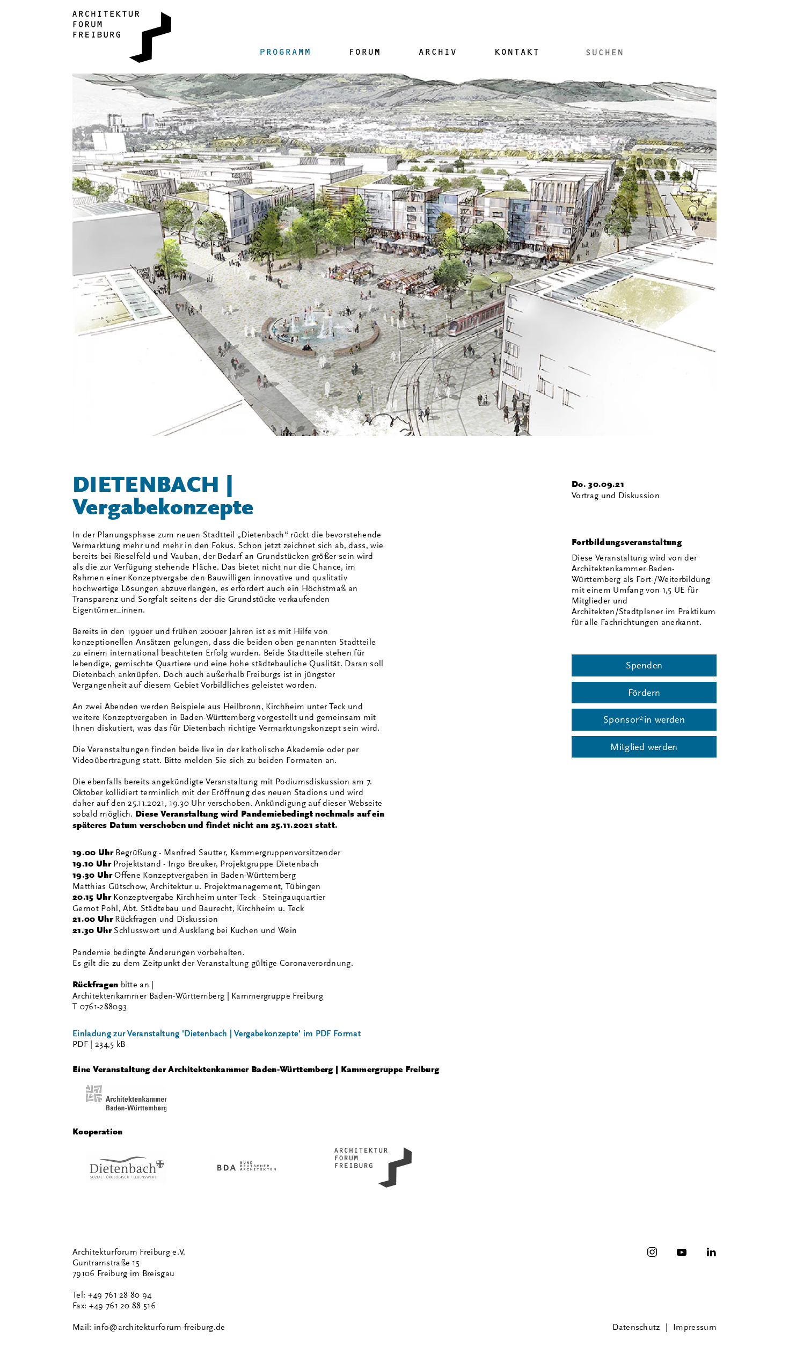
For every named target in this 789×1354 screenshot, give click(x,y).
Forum (364, 52)
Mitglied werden (643, 746)
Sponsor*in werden (644, 719)
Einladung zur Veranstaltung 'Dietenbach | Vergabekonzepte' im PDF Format (216, 1033)
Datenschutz (636, 1327)
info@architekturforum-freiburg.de (159, 1327)
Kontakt (516, 52)
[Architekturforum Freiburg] (121, 37)
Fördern (644, 692)
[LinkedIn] (711, 1252)
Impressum (695, 1327)
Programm (285, 52)
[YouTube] (681, 1252)
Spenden (644, 665)
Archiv (437, 52)
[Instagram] (652, 1252)
